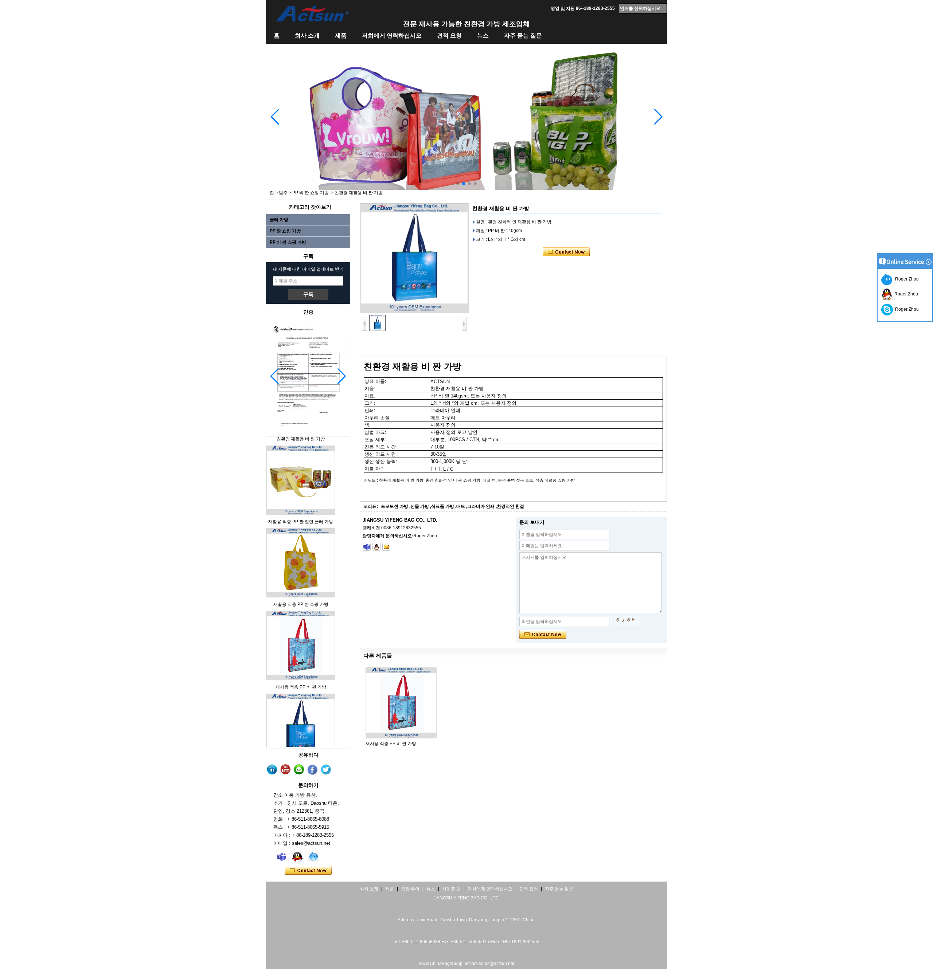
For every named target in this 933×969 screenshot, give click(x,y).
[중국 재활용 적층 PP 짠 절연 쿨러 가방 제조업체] (300, 504)
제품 (341, 35)
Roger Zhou (906, 279)
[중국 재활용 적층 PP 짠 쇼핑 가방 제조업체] (300, 587)
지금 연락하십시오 (308, 870)
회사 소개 (307, 35)
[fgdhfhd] (286, 770)
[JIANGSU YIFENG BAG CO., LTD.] (312, 13)
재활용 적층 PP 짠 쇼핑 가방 (300, 596)
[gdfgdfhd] (299, 770)
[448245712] (376, 547)
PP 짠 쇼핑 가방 (285, 231)
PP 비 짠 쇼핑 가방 (310, 192)
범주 (283, 192)
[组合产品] (466, 188)
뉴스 (483, 35)
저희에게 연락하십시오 (392, 35)
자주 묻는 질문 (523, 35)
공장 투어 (410, 888)
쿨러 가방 (279, 219)
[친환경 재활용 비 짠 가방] (414, 258)
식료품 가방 (442, 506)
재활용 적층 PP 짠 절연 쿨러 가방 (300, 513)
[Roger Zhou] (281, 856)
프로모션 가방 (394, 506)
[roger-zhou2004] (367, 547)
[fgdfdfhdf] (272, 770)
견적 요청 (449, 35)
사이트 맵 (451, 888)
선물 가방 (419, 506)
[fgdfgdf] (313, 770)
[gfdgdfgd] (326, 770)
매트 (460, 506)
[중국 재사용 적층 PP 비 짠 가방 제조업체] (300, 670)
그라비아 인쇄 (481, 506)
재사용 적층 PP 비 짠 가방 (301, 678)
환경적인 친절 (510, 506)
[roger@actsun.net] (386, 547)
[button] (457, 183)
